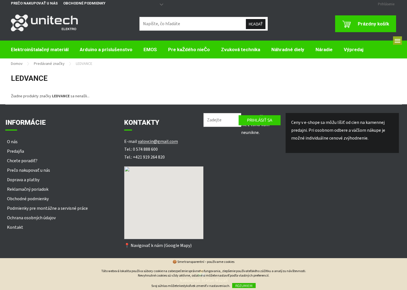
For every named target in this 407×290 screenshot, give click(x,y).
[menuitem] (39, 50)
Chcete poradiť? (22, 161)
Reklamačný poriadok (27, 189)
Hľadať (256, 24)
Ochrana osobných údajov (31, 218)
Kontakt (15, 227)
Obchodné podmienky (84, 3)
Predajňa (15, 151)
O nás (12, 142)
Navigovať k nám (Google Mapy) (161, 245)
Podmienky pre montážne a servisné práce (47, 208)
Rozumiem (244, 285)
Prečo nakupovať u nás (34, 3)
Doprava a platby (23, 180)
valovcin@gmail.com (158, 141)
